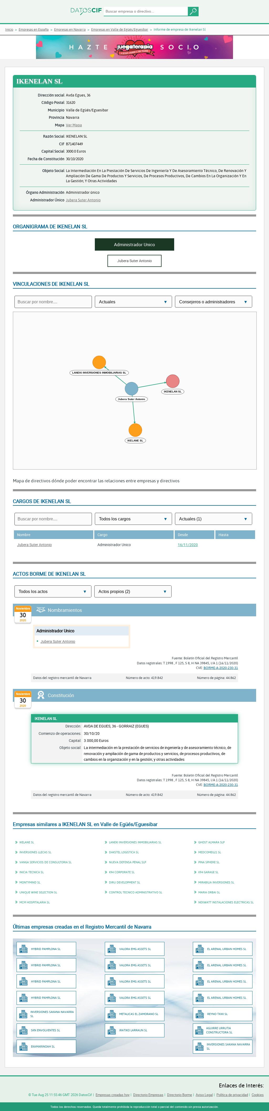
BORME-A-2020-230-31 (221, 668)
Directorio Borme (179, 1094)
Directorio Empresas (148, 1094)
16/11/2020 (188, 544)
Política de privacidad (232, 1094)
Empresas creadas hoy (113, 1094)
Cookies (258, 1094)
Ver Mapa (74, 124)
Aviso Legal (204, 1094)
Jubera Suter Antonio (83, 199)
